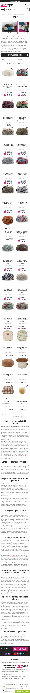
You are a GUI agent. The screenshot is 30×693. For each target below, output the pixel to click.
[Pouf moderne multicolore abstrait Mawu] (22, 307)
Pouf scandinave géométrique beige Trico (22, 291)
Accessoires (9, 14)
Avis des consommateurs (22, 662)
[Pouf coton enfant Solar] (8, 336)
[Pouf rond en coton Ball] (22, 390)
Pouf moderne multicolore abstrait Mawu (22, 320)
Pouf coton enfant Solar (8, 348)
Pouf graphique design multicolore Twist (8, 291)
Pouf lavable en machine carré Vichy (7, 402)
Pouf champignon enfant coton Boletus (22, 375)
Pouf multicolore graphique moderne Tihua (7, 262)
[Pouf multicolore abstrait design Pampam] (22, 162)
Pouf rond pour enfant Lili (8, 232)
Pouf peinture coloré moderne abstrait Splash (22, 233)
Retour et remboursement (8, 662)
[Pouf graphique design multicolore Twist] (8, 278)
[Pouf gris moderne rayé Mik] (22, 191)
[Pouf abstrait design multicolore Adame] (22, 73)
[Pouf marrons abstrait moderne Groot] (22, 133)
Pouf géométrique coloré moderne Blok (8, 145)
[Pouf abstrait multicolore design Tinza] (22, 249)
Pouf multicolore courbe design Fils (8, 118)
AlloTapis (3, 14)
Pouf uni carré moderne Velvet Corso (7, 86)
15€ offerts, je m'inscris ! (20, 649)
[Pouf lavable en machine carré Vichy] (8, 390)
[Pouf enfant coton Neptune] (22, 336)
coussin (27, 637)
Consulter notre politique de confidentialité (11, 682)
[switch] (3, 690)
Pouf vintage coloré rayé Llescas (7, 203)
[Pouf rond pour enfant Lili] (8, 220)
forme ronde (21, 447)
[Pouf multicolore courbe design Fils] (8, 106)
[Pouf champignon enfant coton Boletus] (22, 363)
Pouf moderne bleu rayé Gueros (8, 174)
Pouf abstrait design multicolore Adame (22, 85)
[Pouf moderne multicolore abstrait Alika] (8, 307)
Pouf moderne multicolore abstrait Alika (7, 320)
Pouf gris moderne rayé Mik (22, 203)
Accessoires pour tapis (19, 14)
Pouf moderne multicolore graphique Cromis (22, 119)
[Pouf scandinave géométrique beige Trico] (22, 278)
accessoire (13, 556)
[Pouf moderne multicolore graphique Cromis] (22, 106)
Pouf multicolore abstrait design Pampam (22, 175)
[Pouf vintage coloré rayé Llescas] (8, 191)
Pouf (9, 33)
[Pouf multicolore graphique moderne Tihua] (8, 249)
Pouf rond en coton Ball (22, 402)
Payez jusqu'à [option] (15, 1)
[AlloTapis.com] (7, 5)
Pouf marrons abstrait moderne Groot (22, 146)
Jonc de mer (12, 617)
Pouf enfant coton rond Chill (8, 375)
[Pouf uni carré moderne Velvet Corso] (8, 73)
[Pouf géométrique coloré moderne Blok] (8, 133)
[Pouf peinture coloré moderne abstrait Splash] (22, 220)
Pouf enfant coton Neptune (22, 348)
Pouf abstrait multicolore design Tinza (22, 262)
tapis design (20, 47)
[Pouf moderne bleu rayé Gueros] (8, 162)
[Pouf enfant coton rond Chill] (8, 363)
